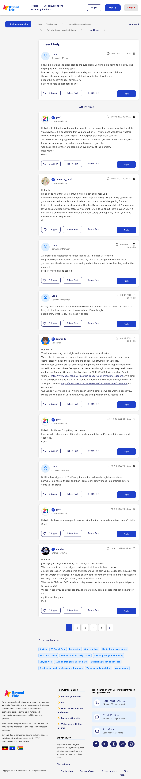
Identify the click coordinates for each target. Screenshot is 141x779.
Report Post (93, 93)
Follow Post (72, 93)
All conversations (53, 5)
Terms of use (87, 771)
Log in (94, 7)
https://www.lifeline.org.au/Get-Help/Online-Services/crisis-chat (94, 383)
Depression (74, 649)
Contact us (67, 771)
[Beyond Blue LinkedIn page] (131, 749)
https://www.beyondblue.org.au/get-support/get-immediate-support (87, 375)
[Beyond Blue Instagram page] (113, 749)
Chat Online (111, 715)
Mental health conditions (80, 24)
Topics (34, 5)
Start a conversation (19, 24)
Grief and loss (91, 649)
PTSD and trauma (48, 655)
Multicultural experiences (114, 649)
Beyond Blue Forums (14, 8)
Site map (124, 773)
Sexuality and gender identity (108, 655)
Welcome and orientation (98, 668)
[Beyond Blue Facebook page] (96, 749)
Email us (109, 729)
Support (131, 7)
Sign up (112, 7)
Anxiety (43, 649)
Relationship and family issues (75, 655)
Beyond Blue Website (14, 693)
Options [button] (133, 24)
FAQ (63, 702)
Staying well (46, 662)
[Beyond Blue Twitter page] (122, 749)
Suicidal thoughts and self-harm (61, 30)
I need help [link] (93, 30)
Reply (126, 93)
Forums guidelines (41, 9)
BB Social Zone (58, 649)
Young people (121, 668)
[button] (45, 93)
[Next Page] (109, 627)
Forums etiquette (70, 718)
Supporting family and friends (105, 662)
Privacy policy (109, 771)
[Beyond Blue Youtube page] (104, 749)
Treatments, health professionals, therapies (61, 668)
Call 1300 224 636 (114, 701)
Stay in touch (63, 764)
